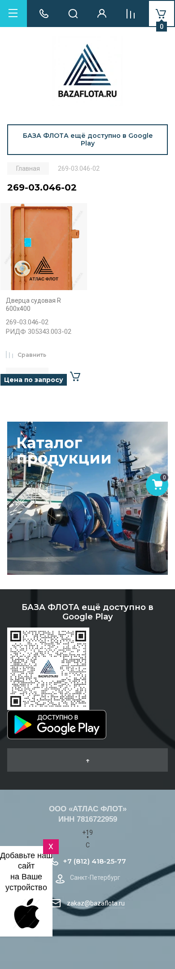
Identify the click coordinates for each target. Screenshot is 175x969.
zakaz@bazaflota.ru (96, 903)
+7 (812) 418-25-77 (94, 861)
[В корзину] (75, 377)
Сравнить (32, 354)
